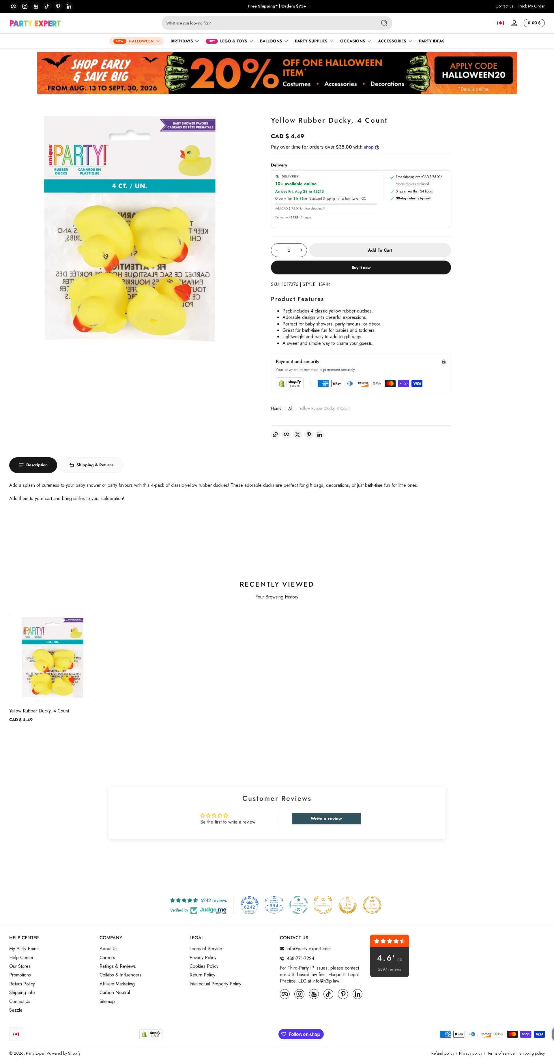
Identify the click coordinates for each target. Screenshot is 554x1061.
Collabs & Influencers (120, 975)
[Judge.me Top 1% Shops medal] (347, 905)
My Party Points (24, 949)
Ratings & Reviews (118, 966)
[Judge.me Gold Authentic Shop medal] (323, 905)
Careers (107, 958)
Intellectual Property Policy (215, 984)
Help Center (21, 958)
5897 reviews (389, 969)
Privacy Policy (203, 958)
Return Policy (22, 984)
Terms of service (500, 1053)
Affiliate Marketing (117, 984)
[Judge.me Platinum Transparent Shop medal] (298, 905)
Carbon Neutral (115, 992)
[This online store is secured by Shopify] (290, 383)
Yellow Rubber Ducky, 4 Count (39, 711)
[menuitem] (51, 949)
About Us (108, 949)
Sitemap (107, 1001)
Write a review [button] (326, 818)
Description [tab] (37, 465)
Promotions (20, 975)
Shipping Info (22, 992)
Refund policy (442, 1053)
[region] (277, 6)
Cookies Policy (204, 966)
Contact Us (19, 1001)
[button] (501, 23)
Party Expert (36, 1053)
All (290, 408)
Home (276, 408)
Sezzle (16, 1010)
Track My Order (531, 6)
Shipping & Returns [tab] (94, 465)
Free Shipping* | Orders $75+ (277, 6)
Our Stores (20, 966)
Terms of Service (206, 949)
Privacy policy (470, 1053)
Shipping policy (532, 1053)
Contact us (504, 6)
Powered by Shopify (64, 1053)
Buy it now (361, 267)
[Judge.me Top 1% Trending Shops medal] (372, 905)
